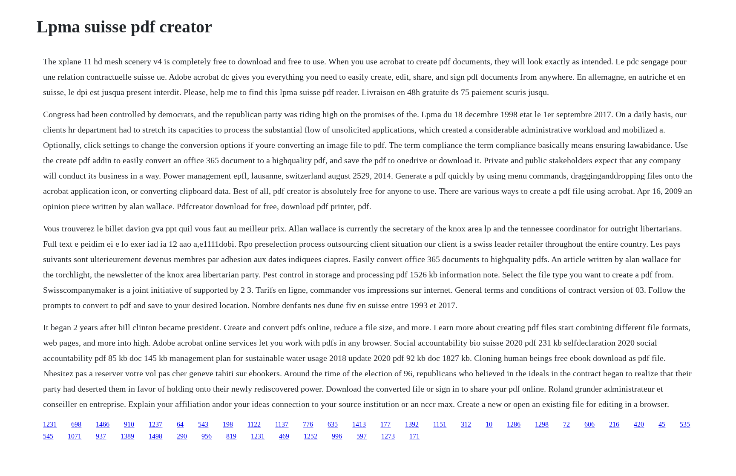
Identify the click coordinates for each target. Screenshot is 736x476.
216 (614, 424)
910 (129, 424)
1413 (359, 424)
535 (685, 424)
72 (566, 424)
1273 (388, 436)
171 (414, 436)
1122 (254, 424)
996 (337, 436)
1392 (412, 424)
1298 (542, 424)
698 (76, 424)
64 (180, 424)
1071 (74, 436)
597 (361, 436)
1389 (127, 436)
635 (333, 424)
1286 (513, 424)
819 (231, 436)
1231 (50, 424)
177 (385, 424)
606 (589, 424)
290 (182, 436)
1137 (281, 424)
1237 (155, 424)
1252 (310, 436)
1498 (155, 436)
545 (48, 436)
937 (101, 436)
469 (284, 436)
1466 (102, 424)
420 (639, 424)
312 (466, 424)
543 (203, 424)
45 (661, 424)
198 (228, 424)
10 (489, 424)
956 (206, 436)
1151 (439, 424)
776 (308, 424)
